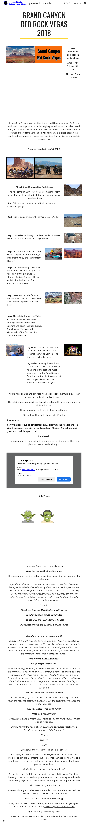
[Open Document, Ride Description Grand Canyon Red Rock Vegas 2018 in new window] (77, 455)
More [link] (76, 3)
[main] (44, 25)
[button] (85, 3)
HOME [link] (67, 3)
